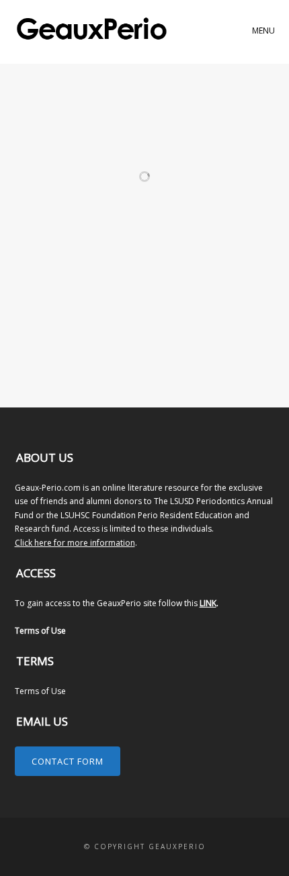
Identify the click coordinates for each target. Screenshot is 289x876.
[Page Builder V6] (55, 164)
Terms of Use (40, 630)
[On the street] (155, 355)
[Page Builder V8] (155, 150)
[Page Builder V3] (155, 164)
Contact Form (68, 761)
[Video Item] (55, 212)
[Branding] (55, 355)
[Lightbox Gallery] (155, 178)
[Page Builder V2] (55, 178)
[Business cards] (55, 321)
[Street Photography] (55, 267)
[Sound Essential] (155, 212)
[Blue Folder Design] (55, 369)
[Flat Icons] (155, 300)
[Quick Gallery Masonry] (155, 267)
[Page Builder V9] (55, 150)
